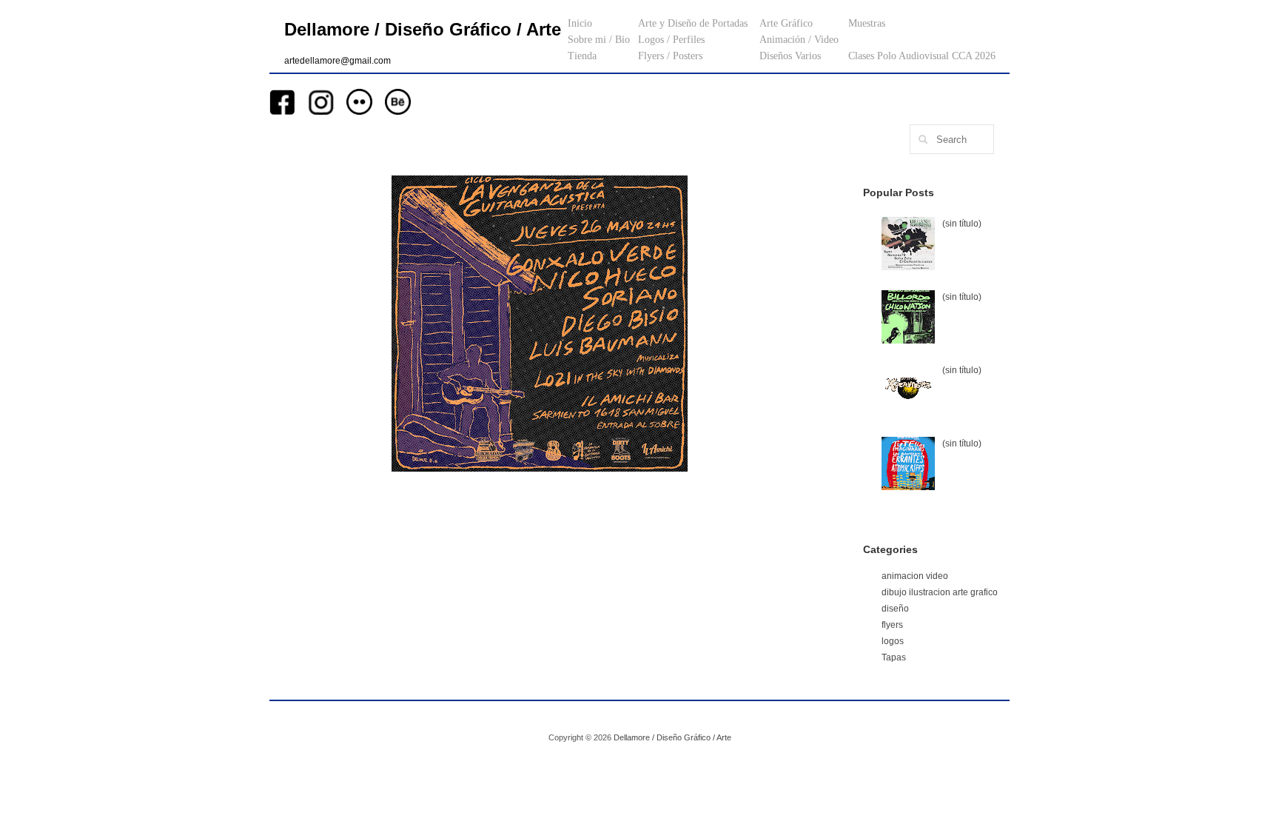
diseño (895, 608)
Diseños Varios (790, 55)
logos (893, 641)
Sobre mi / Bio (599, 39)
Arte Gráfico (786, 23)
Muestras (866, 23)
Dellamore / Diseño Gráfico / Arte (422, 29)
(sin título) (961, 223)
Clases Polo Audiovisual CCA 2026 (922, 55)
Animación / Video (799, 39)
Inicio (580, 23)
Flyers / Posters (670, 55)
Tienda (582, 55)
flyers (892, 625)
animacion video (915, 576)
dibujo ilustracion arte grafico (940, 592)
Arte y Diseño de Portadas (693, 23)
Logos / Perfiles (671, 39)
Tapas (894, 657)
